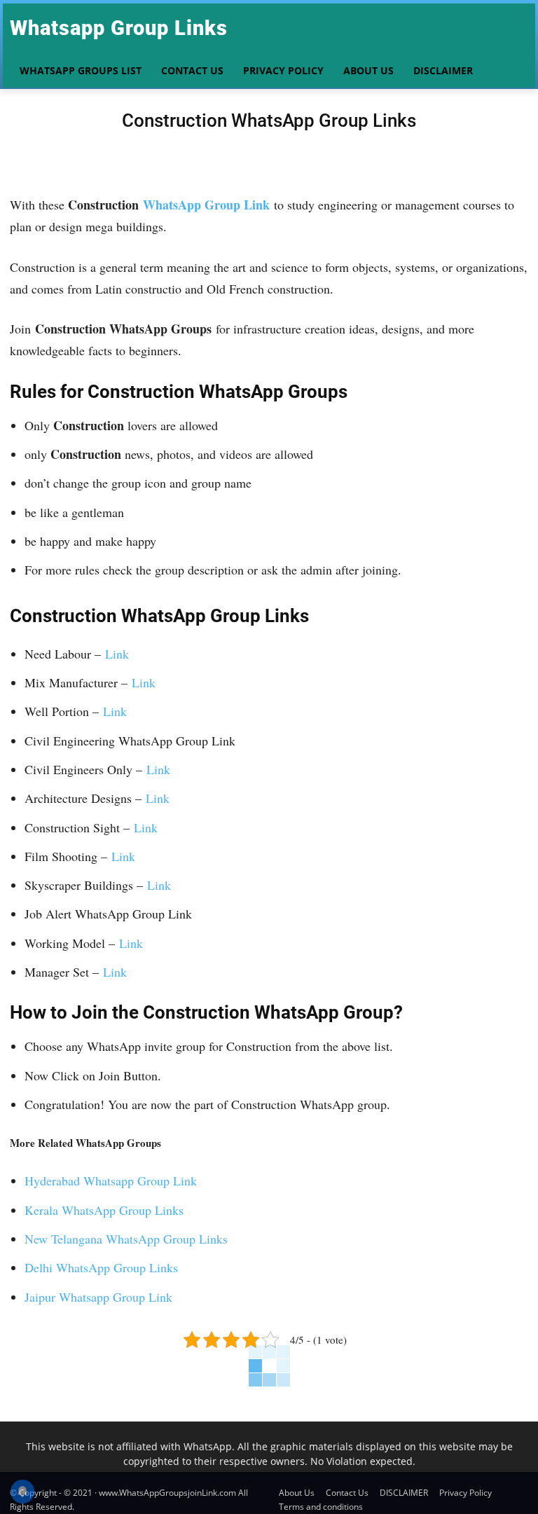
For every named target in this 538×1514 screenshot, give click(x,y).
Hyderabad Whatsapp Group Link (111, 1180)
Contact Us (347, 1493)
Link (117, 653)
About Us (297, 1493)
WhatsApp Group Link (206, 204)
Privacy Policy (465, 1493)
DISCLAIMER (404, 1493)
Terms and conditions (321, 1507)
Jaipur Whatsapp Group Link (98, 1296)
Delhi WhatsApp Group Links (101, 1267)
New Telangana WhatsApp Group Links (126, 1238)
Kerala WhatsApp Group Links (104, 1210)
